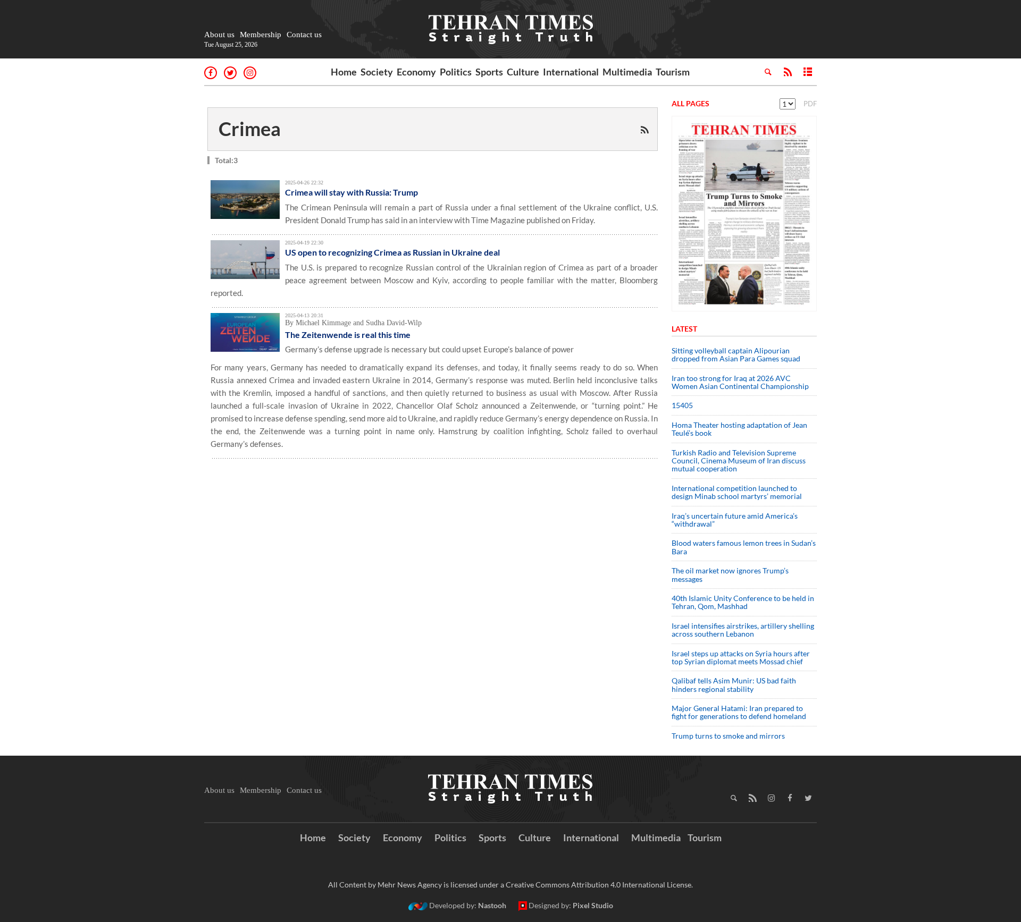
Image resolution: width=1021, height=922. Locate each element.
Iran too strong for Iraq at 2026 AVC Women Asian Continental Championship (740, 382)
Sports (489, 72)
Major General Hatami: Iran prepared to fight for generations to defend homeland (740, 712)
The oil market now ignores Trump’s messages (730, 574)
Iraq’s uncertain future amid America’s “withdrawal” (735, 519)
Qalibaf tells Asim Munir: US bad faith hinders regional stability (734, 684)
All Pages (690, 103)
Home (344, 72)
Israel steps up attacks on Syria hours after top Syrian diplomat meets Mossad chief (741, 657)
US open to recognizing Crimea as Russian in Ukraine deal (392, 252)
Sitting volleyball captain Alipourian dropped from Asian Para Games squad (736, 354)
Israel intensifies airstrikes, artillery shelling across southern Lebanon (743, 629)
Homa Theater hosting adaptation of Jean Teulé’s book (739, 428)
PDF (810, 103)
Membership (260, 34)
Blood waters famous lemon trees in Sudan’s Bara (744, 546)
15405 (682, 405)
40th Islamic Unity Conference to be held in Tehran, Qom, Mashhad (743, 602)
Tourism (673, 72)
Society (377, 72)
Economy (416, 72)
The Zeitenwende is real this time (348, 334)
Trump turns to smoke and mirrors (728, 735)
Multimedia (627, 72)
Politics (456, 72)
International (571, 72)
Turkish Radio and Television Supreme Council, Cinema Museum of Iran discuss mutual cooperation (739, 460)
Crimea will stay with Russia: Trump (351, 192)
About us (219, 34)
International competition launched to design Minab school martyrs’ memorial (737, 492)
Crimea (250, 128)
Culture (523, 72)
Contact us (304, 34)
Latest (684, 328)
